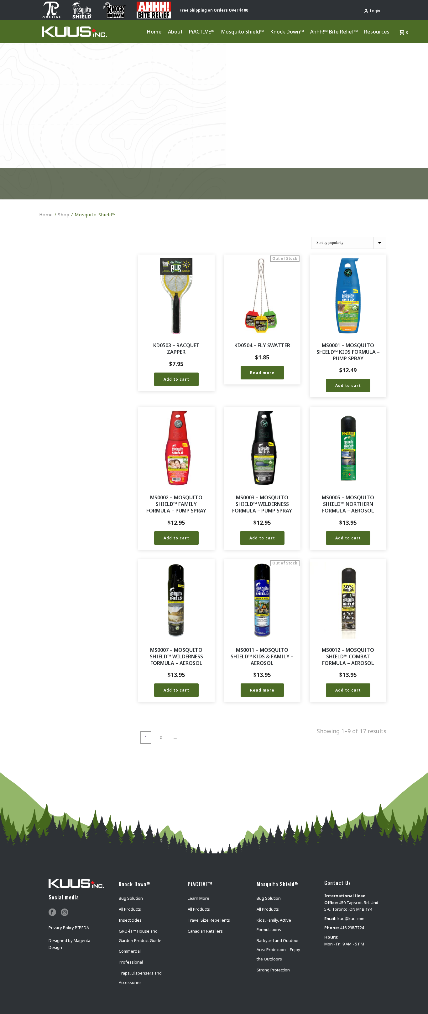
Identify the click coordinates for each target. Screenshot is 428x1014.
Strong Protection (273, 970)
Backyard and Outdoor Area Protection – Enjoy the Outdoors (278, 950)
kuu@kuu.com (350, 918)
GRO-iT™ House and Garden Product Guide (140, 935)
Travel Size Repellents (209, 920)
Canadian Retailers (205, 931)
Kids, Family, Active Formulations (274, 924)
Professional (131, 962)
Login (375, 10)
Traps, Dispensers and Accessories (140, 977)
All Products (130, 909)
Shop (64, 215)
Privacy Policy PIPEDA (69, 927)
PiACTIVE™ (202, 31)
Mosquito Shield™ (242, 31)
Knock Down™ (287, 31)
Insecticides (130, 920)
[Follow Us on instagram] (64, 912)
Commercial (130, 951)
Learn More (198, 898)
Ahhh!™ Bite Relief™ (334, 31)
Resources (376, 31)
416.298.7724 (352, 927)
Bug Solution (131, 898)
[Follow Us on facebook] (52, 912)
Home (154, 31)
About (175, 31)
